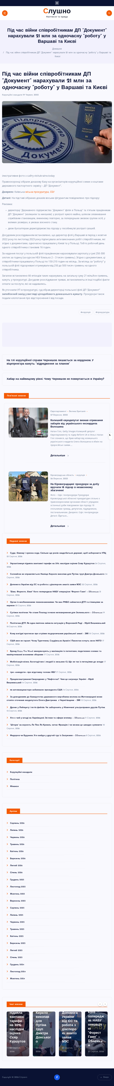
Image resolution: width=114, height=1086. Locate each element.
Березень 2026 (18, 859)
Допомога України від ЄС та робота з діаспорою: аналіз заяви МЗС (45, 585)
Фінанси (14, 786)
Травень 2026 (17, 844)
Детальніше (58, 455)
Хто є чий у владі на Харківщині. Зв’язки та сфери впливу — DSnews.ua (47, 718)
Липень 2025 (16, 915)
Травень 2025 (17, 929)
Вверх (106, 1077)
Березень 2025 (18, 943)
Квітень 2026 (17, 851)
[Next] (105, 1004)
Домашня (57, 49)
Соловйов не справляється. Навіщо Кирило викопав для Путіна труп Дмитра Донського (57, 574)
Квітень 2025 (17, 936)
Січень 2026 (16, 873)
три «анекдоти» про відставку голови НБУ (33, 672)
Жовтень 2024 (17, 979)
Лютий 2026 (16, 866)
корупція (86, 312)
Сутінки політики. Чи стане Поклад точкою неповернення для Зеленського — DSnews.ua (56, 613)
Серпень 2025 (17, 908)
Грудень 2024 (17, 965)
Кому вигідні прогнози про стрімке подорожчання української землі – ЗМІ (49, 634)
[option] (18, 1034)
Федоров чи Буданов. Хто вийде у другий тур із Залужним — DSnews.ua (47, 736)
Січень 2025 (16, 957)
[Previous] (100, 1004)
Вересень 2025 (18, 901)
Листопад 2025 (18, 887)
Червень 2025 (17, 922)
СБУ (52, 191)
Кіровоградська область (62, 475)
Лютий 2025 (16, 950)
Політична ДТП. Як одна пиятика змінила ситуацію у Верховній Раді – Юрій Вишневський (57, 623)
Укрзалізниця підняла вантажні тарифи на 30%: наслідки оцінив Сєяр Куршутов (52, 564)
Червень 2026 (17, 837)
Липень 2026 (16, 830)
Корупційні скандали (12, 95)
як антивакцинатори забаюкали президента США (36, 690)
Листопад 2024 (18, 972)
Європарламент (58, 411)
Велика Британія (77, 411)
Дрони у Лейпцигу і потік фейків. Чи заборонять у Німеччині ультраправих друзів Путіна (57, 707)
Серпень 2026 (17, 823)
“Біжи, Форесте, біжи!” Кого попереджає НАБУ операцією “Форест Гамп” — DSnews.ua (54, 592)
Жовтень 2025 (17, 894)
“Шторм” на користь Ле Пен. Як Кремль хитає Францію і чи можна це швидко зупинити (56, 725)
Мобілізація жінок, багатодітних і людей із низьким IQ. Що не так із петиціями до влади (56, 662)
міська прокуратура (37, 191)
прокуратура (103, 312)
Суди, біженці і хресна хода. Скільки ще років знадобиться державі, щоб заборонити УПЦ (58, 553)
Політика (15, 779)
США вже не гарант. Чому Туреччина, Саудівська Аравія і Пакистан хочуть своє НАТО (56, 641)
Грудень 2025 (17, 880)
